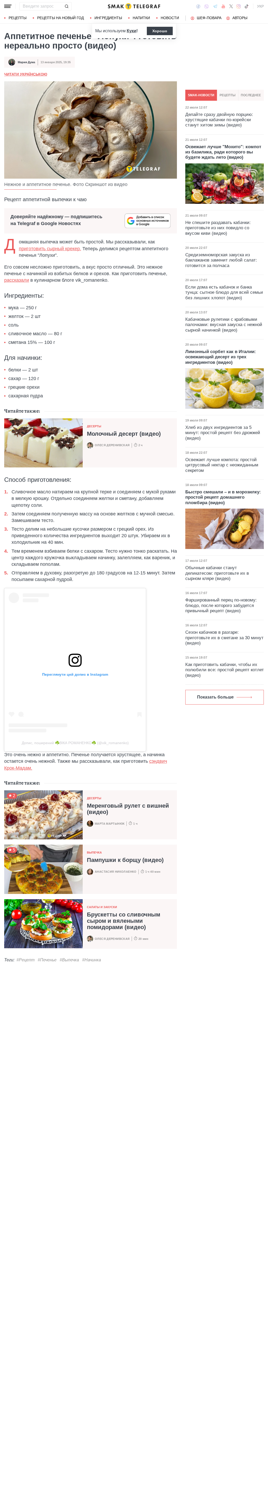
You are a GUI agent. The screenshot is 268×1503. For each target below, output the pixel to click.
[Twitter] (231, 6)
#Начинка (91, 960)
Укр (260, 6)
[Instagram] (238, 6)
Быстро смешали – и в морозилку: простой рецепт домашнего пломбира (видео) (223, 497)
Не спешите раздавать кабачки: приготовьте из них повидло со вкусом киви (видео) (218, 228)
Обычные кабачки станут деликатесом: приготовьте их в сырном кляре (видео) (217, 573)
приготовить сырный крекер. (50, 248)
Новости (170, 18)
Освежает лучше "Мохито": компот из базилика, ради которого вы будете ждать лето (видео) (223, 152)
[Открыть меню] (7, 6)
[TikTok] (246, 6)
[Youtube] (223, 6)
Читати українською (25, 74)
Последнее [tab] (251, 95)
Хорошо (159, 31)
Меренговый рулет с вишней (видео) (128, 808)
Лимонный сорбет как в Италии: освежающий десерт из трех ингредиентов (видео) (220, 357)
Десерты (94, 426)
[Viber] (206, 6)
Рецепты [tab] (228, 95)
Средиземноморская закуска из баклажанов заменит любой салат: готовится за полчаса (221, 260)
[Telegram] (215, 6)
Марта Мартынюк (110, 823)
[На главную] (134, 6)
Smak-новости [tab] (201, 95)
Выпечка (94, 852)
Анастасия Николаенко (116, 871)
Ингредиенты (108, 18)
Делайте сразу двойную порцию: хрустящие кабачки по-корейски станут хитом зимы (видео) (219, 120)
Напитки (141, 18)
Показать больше (215, 697)
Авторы (239, 18)
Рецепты (17, 18)
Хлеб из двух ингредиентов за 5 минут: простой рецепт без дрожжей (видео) (222, 433)
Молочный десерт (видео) (124, 433)
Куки (131, 31)
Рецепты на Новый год (60, 18)
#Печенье (47, 960)
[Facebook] (198, 6)
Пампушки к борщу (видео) (125, 860)
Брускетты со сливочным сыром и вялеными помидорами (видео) (123, 920)
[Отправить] (66, 6)
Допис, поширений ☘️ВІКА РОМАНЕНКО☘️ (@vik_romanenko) (75, 743)
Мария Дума (26, 62)
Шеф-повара (209, 18)
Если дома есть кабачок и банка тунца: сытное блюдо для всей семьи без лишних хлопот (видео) (224, 292)
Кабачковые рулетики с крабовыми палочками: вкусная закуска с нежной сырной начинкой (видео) (223, 325)
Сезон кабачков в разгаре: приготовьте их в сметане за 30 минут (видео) (224, 638)
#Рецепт (25, 960)
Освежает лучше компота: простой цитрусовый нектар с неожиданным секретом (221, 465)
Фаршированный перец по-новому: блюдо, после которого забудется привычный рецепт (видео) (221, 605)
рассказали (16, 280)
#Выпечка (69, 960)
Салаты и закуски (102, 907)
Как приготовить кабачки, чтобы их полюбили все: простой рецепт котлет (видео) (224, 670)
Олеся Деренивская (112, 445)
